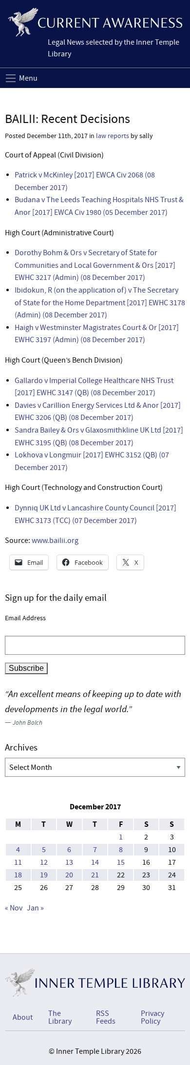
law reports (112, 135)
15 (121, 862)
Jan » (35, 908)
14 (95, 862)
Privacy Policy (152, 1017)
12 (44, 862)
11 (18, 862)
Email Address (25, 617)
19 (44, 875)
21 (95, 875)
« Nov (13, 908)
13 (69, 862)
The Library (60, 1017)
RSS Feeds (105, 1017)
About (23, 1017)
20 (69, 875)
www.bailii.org (55, 540)
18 (18, 875)
